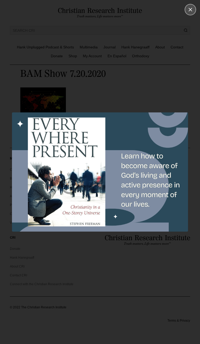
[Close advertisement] (190, 9)
